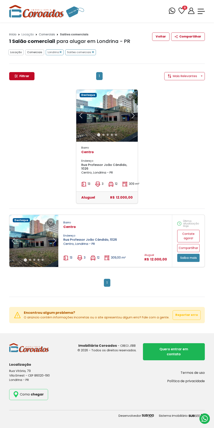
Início (13, 34)
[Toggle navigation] (201, 11)
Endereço (87, 161)
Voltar (161, 36)
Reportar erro (186, 315)
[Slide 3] (108, 135)
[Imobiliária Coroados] (46, 11)
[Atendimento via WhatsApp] (204, 418)
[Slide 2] (103, 135)
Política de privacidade (186, 381)
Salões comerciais (79, 52)
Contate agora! (188, 236)
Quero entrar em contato (173, 352)
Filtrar (24, 76)
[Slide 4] (112, 135)
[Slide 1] (98, 134)
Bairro (85, 147)
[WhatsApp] (172, 11)
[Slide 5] (116, 135)
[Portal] (191, 11)
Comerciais (47, 34)
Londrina (54, 52)
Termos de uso (193, 372)
